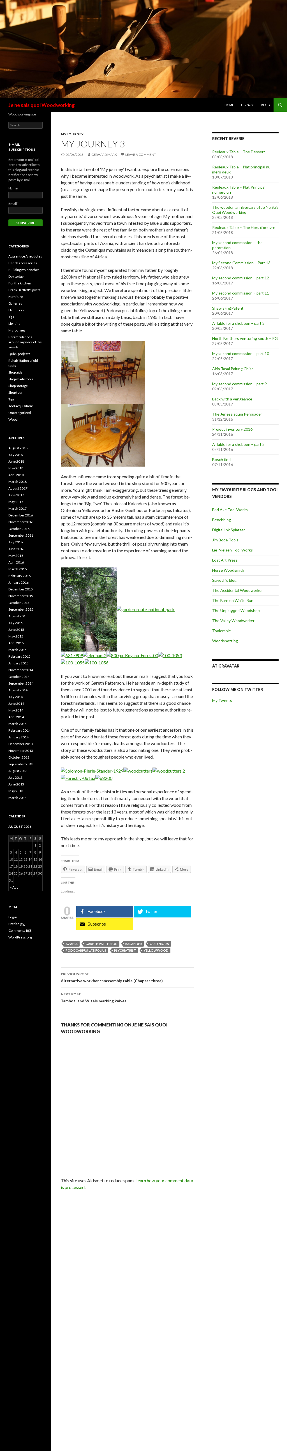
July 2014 (15, 697)
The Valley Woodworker (233, 620)
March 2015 (17, 650)
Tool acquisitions (21, 406)
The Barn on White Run (232, 600)
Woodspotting (225, 640)
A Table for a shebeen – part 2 (238, 444)
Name (13, 188)
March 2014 (17, 724)
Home (229, 105)
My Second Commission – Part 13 (241, 262)
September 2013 (20, 764)
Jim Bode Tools (225, 539)
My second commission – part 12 (240, 277)
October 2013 (18, 757)
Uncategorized (19, 413)
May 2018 (15, 468)
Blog (265, 105)
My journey (72, 134)
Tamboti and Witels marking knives (93, 997)
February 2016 (19, 576)
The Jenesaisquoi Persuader (237, 414)
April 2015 (16, 643)
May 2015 (15, 636)
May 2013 (15, 791)
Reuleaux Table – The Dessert (238, 151)
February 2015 (19, 656)
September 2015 (20, 609)
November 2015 (20, 596)
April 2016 (16, 562)
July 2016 (15, 542)
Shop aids (15, 372)
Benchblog (221, 519)
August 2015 (17, 616)
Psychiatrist (125, 950)
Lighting (14, 323)
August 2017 (17, 488)
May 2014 (15, 710)
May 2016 (15, 555)
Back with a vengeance (232, 399)
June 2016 (16, 549)
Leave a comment (140, 154)
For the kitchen (19, 283)
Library (247, 105)
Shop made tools (20, 379)
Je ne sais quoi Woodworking (41, 105)
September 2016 (20, 535)
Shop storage (18, 386)
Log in (12, 917)
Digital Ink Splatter (228, 529)
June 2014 (16, 703)
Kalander (133, 943)
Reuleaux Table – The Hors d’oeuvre (243, 227)
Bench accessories (22, 263)
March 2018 (17, 481)
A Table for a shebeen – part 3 (238, 323)
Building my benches (24, 270)
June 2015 (16, 629)
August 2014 (17, 690)
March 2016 (17, 569)
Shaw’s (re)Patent (228, 308)
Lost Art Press (225, 560)
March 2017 (17, 508)
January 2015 (18, 663)
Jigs (11, 317)
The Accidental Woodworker (237, 590)
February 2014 (19, 730)
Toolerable (221, 630)
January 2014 (18, 737)
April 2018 (16, 475)
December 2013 (20, 744)
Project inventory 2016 (232, 429)
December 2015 (20, 589)
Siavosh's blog (224, 580)
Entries (16, 924)
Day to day (16, 276)
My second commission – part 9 (239, 383)
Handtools (16, 310)
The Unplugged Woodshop (236, 610)
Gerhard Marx (104, 154)
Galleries (15, 303)
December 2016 (20, 515)
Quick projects (19, 354)
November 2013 (20, 750)
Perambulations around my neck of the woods (25, 342)
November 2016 (20, 522)
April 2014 (16, 717)
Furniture (15, 297)
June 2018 (16, 461)
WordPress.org (20, 937)
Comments (19, 930)
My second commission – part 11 (240, 293)
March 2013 (17, 798)
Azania (72, 943)
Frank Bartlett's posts (24, 290)
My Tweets (222, 700)
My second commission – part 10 (240, 353)
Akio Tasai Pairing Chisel (233, 368)
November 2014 (20, 670)
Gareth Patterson (101, 943)
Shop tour (15, 392)
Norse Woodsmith (228, 570)
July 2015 (15, 623)
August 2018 (17, 448)
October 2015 (18, 603)
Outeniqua (159, 943)
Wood (13, 419)
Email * (13, 203)
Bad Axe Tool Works (230, 509)
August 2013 (17, 771)
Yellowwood (156, 950)
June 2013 (16, 784)
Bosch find (221, 459)
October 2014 (18, 676)
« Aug (14, 887)
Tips (11, 399)
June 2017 (16, 495)
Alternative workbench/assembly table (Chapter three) (112, 977)
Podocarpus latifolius (86, 950)
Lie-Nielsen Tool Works (232, 550)
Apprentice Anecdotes (25, 256)
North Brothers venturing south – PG (245, 338)
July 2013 (15, 777)
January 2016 (18, 582)
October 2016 (18, 529)
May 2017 (15, 502)
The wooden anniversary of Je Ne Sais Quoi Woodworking (245, 210)
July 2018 (15, 455)
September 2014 (20, 683)
